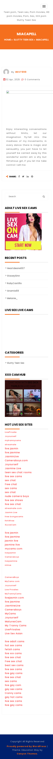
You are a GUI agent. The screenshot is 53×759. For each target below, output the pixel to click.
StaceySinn (13, 275)
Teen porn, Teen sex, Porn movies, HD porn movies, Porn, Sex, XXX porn (26, 14)
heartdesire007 (16, 268)
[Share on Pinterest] (32, 177)
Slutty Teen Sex (15, 362)
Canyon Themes (27, 753)
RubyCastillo (14, 283)
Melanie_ (12, 298)
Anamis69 (13, 290)
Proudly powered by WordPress (26, 746)
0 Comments (32, 79)
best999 (20, 71)
